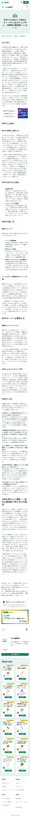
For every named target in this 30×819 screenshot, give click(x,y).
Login (25, 2)
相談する (16, 654)
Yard (6, 2)
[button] (5, 649)
